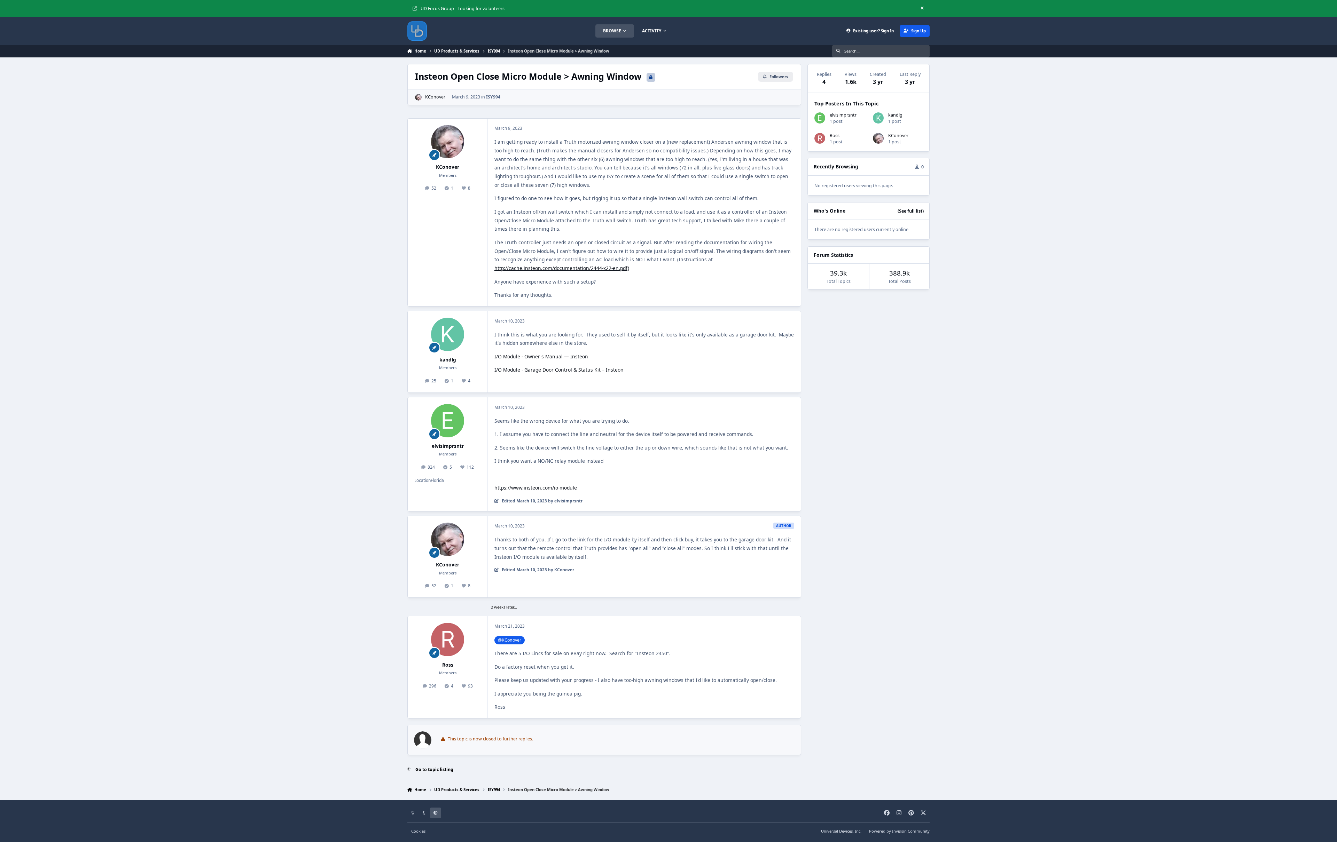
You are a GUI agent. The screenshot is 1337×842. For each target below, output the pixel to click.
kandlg (447, 359)
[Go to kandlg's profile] (447, 334)
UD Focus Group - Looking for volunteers (463, 8)
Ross (447, 664)
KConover (435, 97)
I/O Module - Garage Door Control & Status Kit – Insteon (559, 369)
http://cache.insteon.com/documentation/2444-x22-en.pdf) (561, 268)
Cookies (418, 831)
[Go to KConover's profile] (418, 97)
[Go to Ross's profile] (447, 639)
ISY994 (493, 97)
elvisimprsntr (448, 446)
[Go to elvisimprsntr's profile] (447, 420)
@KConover (509, 640)
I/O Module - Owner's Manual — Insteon (541, 356)
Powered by (899, 831)
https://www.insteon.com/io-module (535, 487)
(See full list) (911, 211)
